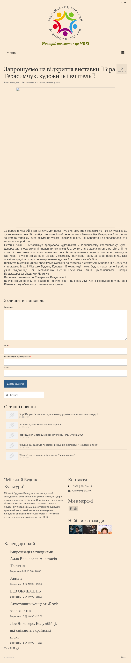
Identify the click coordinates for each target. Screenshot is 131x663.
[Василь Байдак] (104, 529)
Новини (49, 82)
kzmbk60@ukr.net (81, 490)
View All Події (11, 648)
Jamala (16, 578)
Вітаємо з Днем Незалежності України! (40, 424)
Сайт (6, 367)
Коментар (8, 307)
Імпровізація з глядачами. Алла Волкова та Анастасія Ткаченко (33, 558)
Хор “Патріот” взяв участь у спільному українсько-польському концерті (58, 414)
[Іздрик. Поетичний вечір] (75, 529)
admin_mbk (14, 82)
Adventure (41, 82)
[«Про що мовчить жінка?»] (90, 529)
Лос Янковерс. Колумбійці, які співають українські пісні (33, 630)
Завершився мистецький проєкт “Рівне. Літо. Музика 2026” (51, 434)
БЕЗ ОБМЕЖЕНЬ (25, 590)
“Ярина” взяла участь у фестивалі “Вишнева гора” (47, 455)
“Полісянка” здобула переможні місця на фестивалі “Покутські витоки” (58, 444)
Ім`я (6, 345)
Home (123, 657)
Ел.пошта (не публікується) (17, 356)
